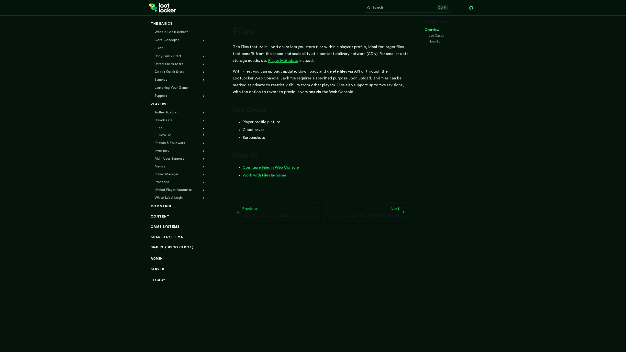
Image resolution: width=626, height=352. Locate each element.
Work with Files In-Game (264, 175)
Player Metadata (283, 61)
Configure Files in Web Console (271, 167)
